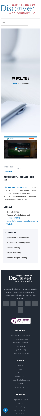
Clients (18, 168)
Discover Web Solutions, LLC (16, 187)
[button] (20, 18)
